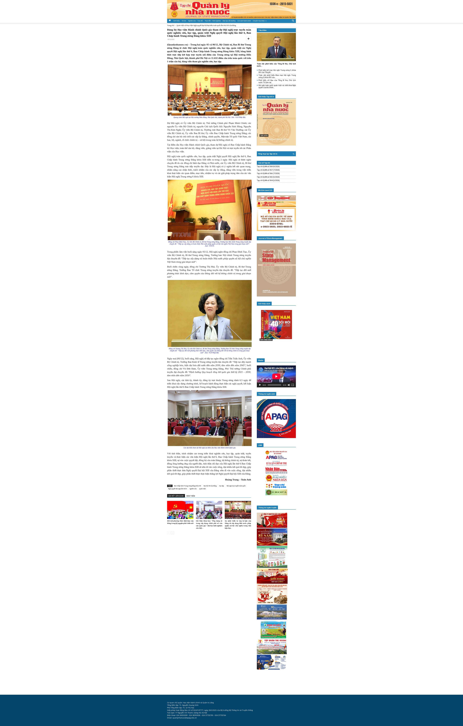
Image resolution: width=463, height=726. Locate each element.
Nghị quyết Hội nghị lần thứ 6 (177, 489)
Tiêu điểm (262, 30)
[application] (276, 376)
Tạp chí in (264, 135)
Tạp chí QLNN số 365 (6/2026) (268, 177)
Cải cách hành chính (244, 21)
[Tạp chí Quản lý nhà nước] (231, 9)
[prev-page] (168, 532)
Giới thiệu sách (264, 304)
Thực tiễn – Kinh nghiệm (213, 21)
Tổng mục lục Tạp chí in (267, 154)
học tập (221, 486)
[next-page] (172, 532)
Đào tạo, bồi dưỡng (229, 21)
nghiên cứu (193, 489)
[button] (293, 20)
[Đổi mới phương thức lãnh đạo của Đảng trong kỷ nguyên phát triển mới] (180, 510)
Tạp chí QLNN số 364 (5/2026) (268, 180)
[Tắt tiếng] (289, 385)
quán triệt (202, 489)
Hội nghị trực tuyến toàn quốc (236, 486)
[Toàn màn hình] (293, 385)
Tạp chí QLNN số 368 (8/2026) (274, 139)
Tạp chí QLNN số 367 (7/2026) (268, 170)
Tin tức (184, 21)
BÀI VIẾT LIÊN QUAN (176, 496)
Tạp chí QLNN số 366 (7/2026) (268, 173)
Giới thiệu (176, 21)
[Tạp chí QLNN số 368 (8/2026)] (276, 122)
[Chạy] (260, 385)
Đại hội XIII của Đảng (210, 486)
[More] (248, 38)
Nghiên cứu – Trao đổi (195, 21)
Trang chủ (170, 25)
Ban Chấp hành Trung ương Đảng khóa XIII (187, 486)
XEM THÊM (190, 496)
